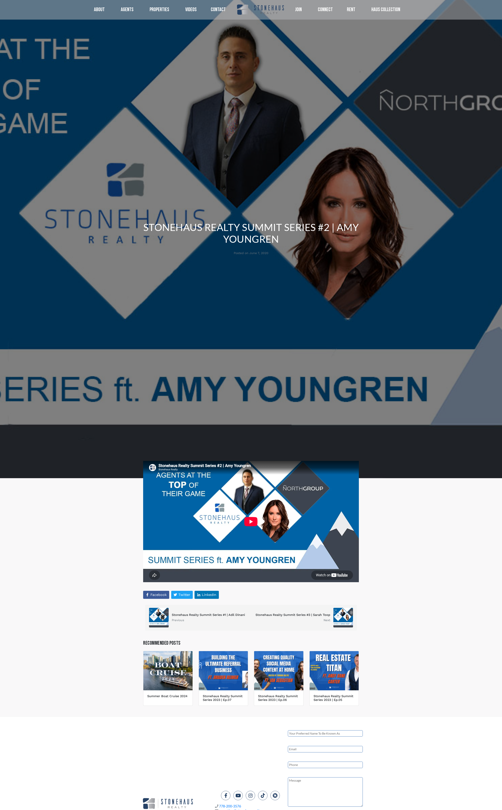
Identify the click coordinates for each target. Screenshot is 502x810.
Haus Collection (385, 10)
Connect (325, 10)
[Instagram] (250, 795)
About (99, 9)
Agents (127, 9)
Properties (159, 9)
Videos (191, 10)
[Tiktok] (262, 795)
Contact (218, 10)
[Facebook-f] (225, 795)
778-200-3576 (230, 806)
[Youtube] (238, 795)
